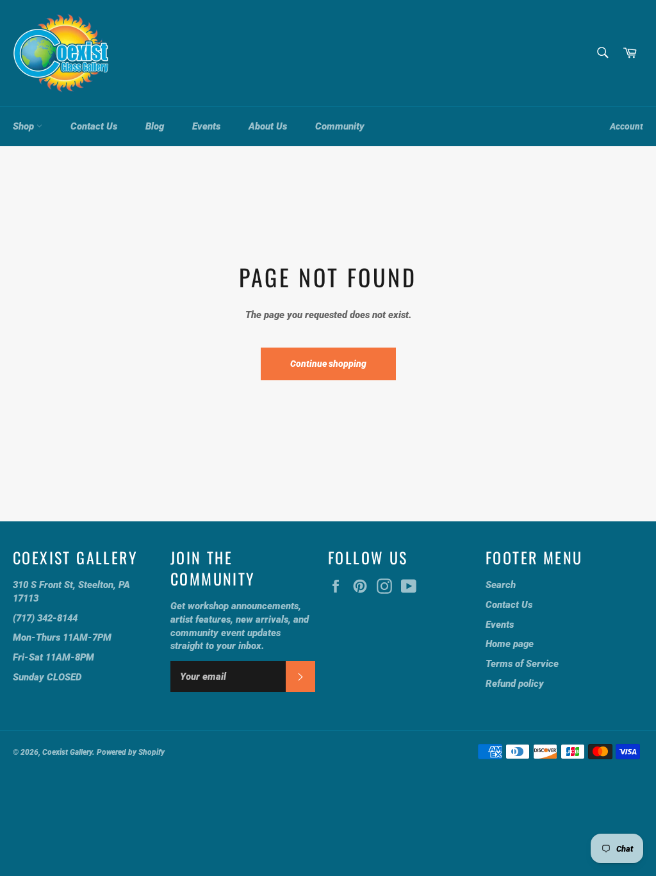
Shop (25, 126)
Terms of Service (522, 664)
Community (340, 126)
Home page (510, 644)
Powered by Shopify (131, 752)
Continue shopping (328, 363)
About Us (268, 126)
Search (501, 585)
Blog (154, 126)
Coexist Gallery (67, 752)
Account (626, 126)
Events (206, 126)
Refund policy (515, 683)
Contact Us (93, 126)
